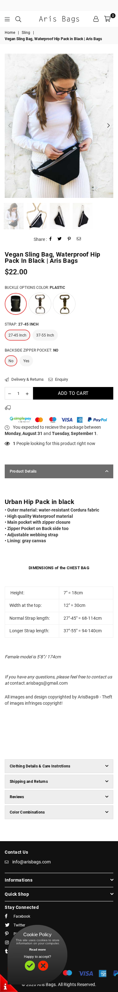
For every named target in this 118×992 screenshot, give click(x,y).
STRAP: (21, 324)
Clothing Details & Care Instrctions (40, 766)
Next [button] (108, 125)
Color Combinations (27, 812)
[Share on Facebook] (50, 239)
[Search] (18, 19)
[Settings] (96, 19)
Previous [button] (9, 125)
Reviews (17, 797)
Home (10, 32)
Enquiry (61, 379)
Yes (26, 361)
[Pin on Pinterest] (69, 239)
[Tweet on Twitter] (60, 239)
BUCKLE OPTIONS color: (35, 287)
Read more (37, 949)
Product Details (23, 471)
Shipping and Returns (29, 781)
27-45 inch (17, 335)
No (11, 361)
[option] (59, 126)
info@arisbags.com (31, 861)
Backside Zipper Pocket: (31, 350)
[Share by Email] (79, 239)
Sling (26, 32)
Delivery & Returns (27, 379)
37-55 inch (45, 335)
